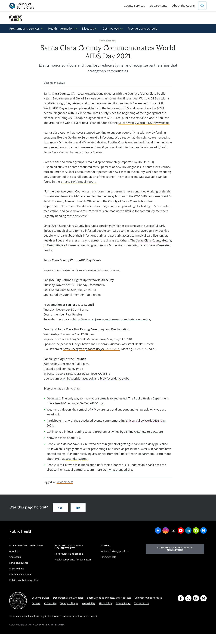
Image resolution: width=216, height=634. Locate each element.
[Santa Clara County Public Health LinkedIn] (188, 530)
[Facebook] (181, 598)
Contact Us (50, 603)
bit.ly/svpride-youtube (114, 378)
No (78, 507)
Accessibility (88, 603)
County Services (134, 5)
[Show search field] (202, 5)
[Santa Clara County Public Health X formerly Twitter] (173, 530)
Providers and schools (142, 28)
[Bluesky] (203, 598)
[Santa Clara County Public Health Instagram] (165, 530)
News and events (18, 562)
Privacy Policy (123, 603)
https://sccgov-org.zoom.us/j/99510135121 (91, 349)
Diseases (88, 28)
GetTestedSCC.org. (92, 403)
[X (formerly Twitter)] (188, 598)
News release (107, 40)
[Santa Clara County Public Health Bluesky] (203, 530)
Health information (61, 28)
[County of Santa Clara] (21, 5)
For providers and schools (69, 553)
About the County (183, 5)
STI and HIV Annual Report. (78, 181)
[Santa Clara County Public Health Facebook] (158, 530)
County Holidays (69, 603)
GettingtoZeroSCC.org (148, 431)
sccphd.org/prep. (76, 459)
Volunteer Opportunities (148, 597)
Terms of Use (141, 603)
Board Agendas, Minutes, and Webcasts (109, 597)
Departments (158, 5)
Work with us (16, 568)
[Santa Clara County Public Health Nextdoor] (196, 530)
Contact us (15, 556)
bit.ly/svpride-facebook (78, 378)
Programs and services (24, 28)
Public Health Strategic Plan (24, 580)
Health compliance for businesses (73, 559)
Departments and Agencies (68, 597)
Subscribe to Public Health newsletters (175, 548)
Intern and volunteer (20, 574)
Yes (60, 507)
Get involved (110, 28)
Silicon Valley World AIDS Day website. (144, 123)
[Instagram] (196, 598)
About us (14, 551)
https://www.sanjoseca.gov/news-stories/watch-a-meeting (112, 319)
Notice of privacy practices (114, 551)
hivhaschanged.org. (120, 469)
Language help (108, 556)
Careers (36, 603)
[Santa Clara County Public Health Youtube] (181, 530)
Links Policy (105, 603)
